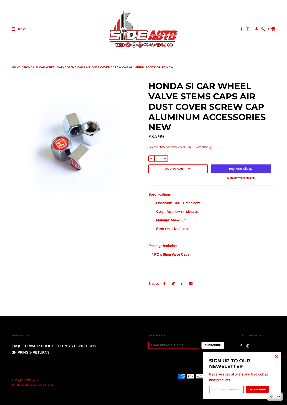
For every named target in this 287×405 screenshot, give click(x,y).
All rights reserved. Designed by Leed (33, 384)
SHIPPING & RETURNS (31, 352)
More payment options (241, 177)
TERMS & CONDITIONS (77, 346)
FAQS (16, 346)
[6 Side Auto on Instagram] (247, 28)
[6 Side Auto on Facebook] (241, 28)
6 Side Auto (30, 379)
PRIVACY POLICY (39, 346)
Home (16, 67)
